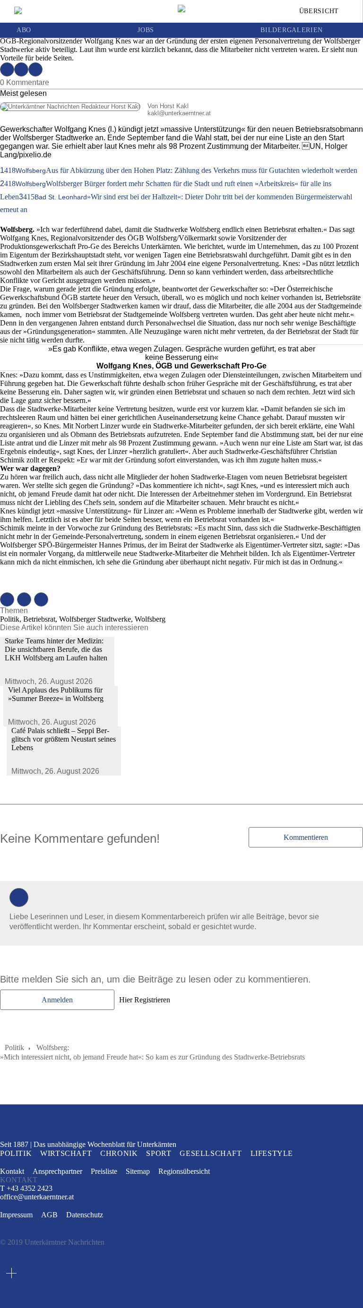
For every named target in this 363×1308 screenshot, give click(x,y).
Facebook (7, 69)
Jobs (146, 30)
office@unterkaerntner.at (37, 1197)
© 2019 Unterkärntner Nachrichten (52, 1242)
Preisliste (104, 1171)
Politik (14, 1047)
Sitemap (138, 1171)
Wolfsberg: (52, 1047)
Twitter (21, 69)
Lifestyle (272, 1153)
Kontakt (12, 1171)
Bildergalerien (291, 30)
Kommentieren (306, 837)
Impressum (16, 1215)
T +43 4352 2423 (26, 1188)
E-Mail (35, 69)
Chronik (119, 1153)
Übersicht (319, 11)
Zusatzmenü (11, 1273)
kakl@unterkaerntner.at (105, 113)
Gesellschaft (211, 1153)
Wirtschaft (66, 1153)
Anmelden (57, 1000)
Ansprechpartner (57, 1171)
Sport (158, 1153)
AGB (49, 1215)
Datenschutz (84, 1215)
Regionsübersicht (184, 1171)
